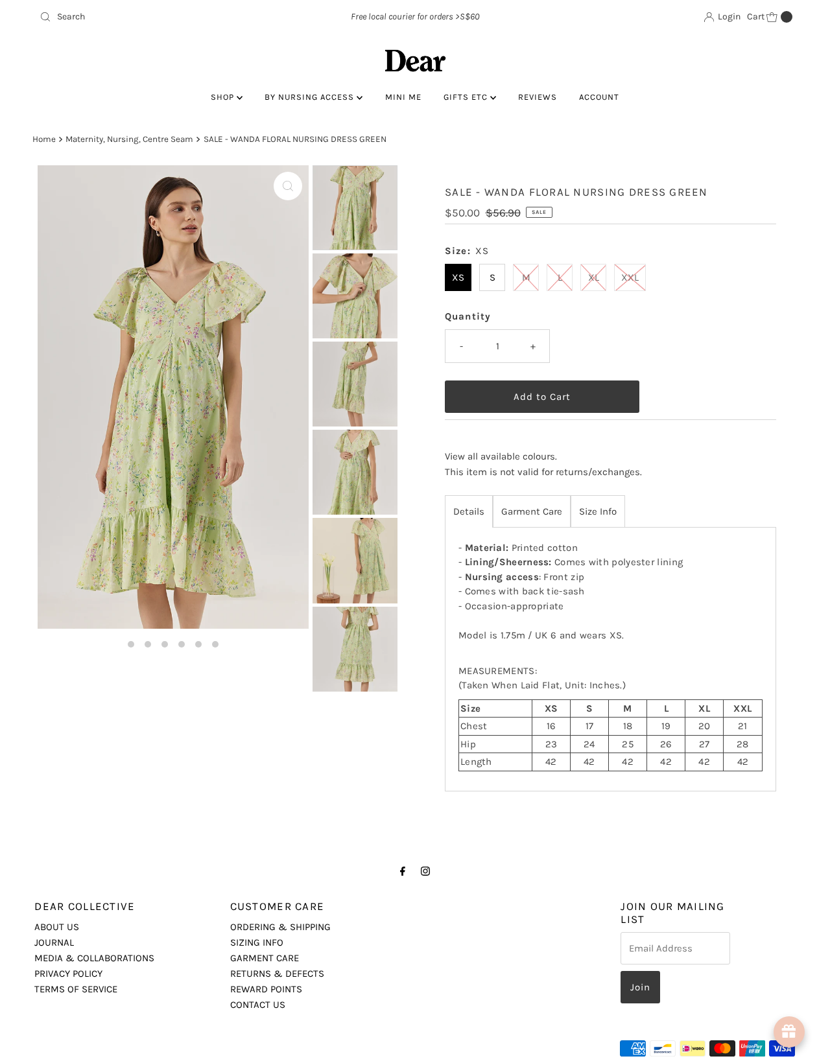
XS (458, 277)
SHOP (224, 97)
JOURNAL (54, 942)
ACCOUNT (599, 97)
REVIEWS (537, 97)
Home (44, 139)
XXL (630, 277)
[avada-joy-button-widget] (789, 1031)
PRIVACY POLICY (68, 973)
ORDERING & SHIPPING (280, 927)
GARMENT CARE (264, 958)
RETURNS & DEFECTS (277, 973)
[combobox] (157, 17)
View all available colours (500, 456)
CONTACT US (257, 1004)
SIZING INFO (256, 942)
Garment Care (531, 511)
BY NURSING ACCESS (311, 97)
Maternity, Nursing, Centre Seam (129, 139)
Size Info (598, 511)
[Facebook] (402, 871)
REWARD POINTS (266, 989)
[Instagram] (425, 871)
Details (468, 511)
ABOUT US (56, 927)
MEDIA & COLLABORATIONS (94, 958)
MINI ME (403, 97)
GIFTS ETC (467, 97)
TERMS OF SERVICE (75, 989)
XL (593, 277)
